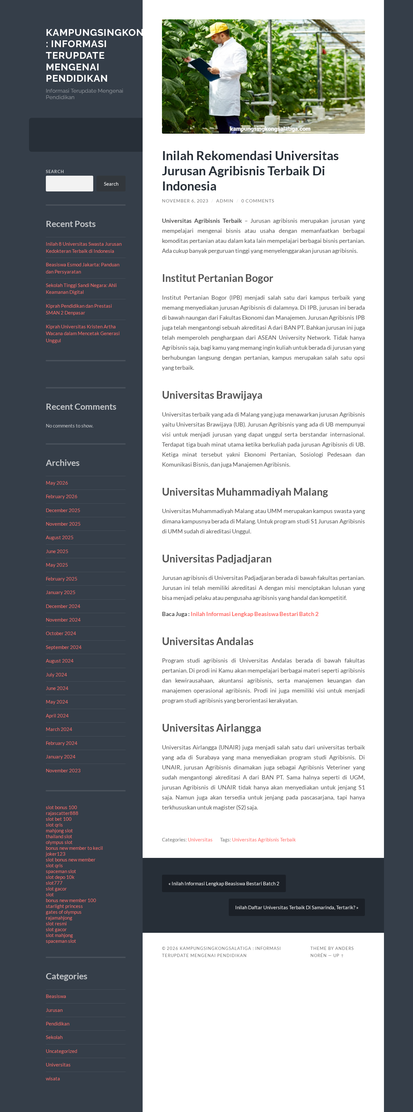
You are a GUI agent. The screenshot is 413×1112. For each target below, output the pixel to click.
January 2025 (61, 592)
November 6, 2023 (185, 200)
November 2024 (63, 620)
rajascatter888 (62, 813)
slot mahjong (59, 935)
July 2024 (56, 674)
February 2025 (61, 579)
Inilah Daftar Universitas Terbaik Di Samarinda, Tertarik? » (296, 907)
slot (50, 894)
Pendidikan (57, 1023)
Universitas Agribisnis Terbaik (264, 839)
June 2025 (57, 551)
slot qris (54, 825)
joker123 (55, 854)
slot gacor (56, 888)
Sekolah (54, 1037)
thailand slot (59, 836)
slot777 (54, 883)
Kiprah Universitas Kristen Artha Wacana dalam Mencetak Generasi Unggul (83, 333)
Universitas (58, 1064)
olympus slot (59, 842)
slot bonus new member (71, 859)
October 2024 (61, 633)
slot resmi (56, 923)
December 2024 (63, 606)
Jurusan (54, 1010)
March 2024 (59, 729)
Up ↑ (338, 955)
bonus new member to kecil (74, 848)
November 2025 (63, 524)
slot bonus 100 (61, 807)
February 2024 (61, 743)
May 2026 (57, 483)
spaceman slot (61, 871)
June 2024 (57, 688)
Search (55, 171)
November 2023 (63, 770)
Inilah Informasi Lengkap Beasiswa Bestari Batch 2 (254, 613)
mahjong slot (59, 830)
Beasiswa (56, 996)
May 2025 (57, 565)
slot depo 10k (60, 877)
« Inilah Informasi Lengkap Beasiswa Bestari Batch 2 (223, 883)
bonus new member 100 (71, 900)
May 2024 (57, 702)
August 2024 (60, 661)
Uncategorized (61, 1051)
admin (225, 200)
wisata (53, 1078)
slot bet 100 (59, 819)
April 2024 (57, 715)
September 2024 (64, 647)
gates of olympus (64, 912)
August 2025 (60, 537)
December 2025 (63, 510)
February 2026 (61, 496)
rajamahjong (59, 918)
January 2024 (61, 756)
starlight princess (64, 906)
